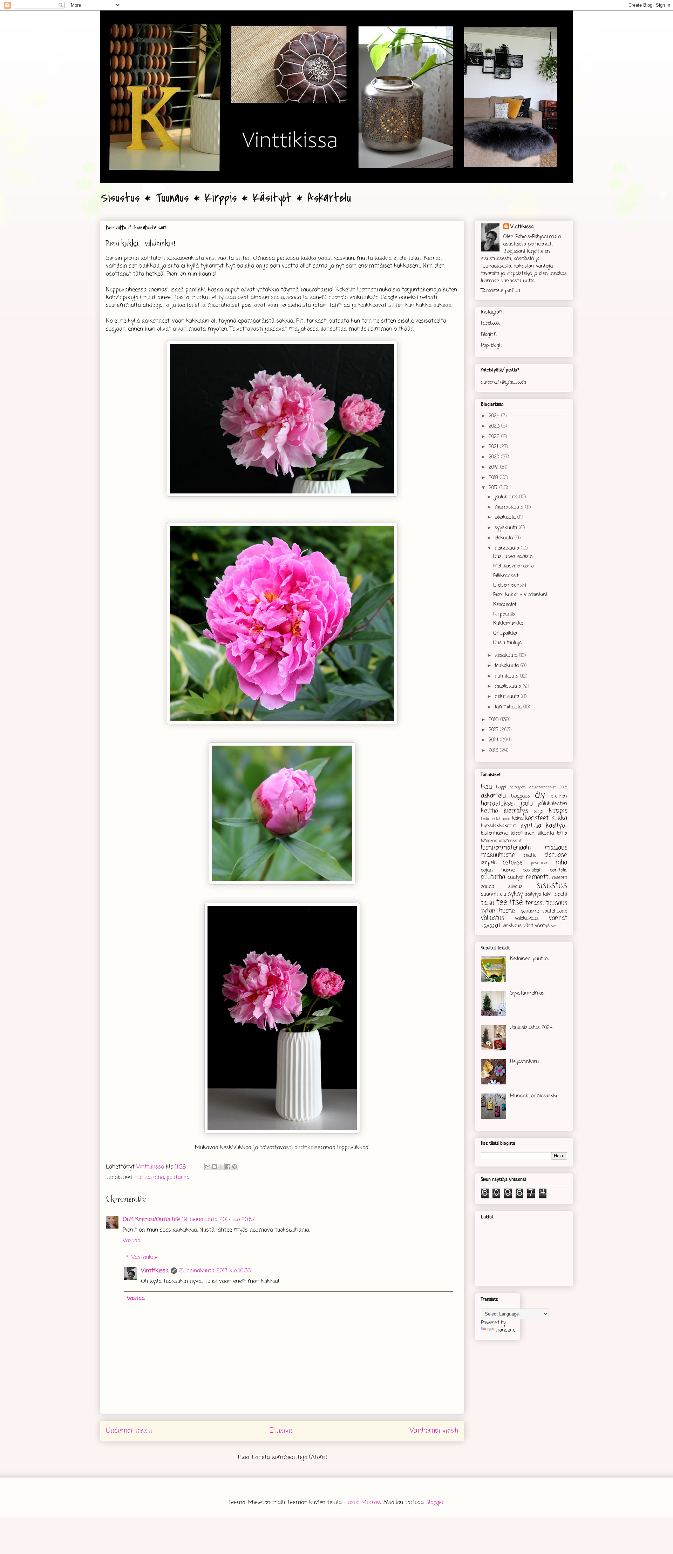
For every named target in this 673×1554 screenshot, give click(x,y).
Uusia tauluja (507, 643)
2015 (494, 730)
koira (517, 818)
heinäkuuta (508, 548)
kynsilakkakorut (498, 826)
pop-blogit (532, 870)
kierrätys (516, 811)
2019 (494, 467)
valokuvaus (527, 918)
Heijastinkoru (524, 1061)
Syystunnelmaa (527, 993)
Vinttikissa (155, 1271)
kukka (143, 1177)
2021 (494, 447)
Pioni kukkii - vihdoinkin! (520, 595)
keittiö (489, 811)
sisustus (551, 886)
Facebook (490, 323)
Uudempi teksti (129, 1431)
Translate (505, 1330)
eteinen (559, 796)
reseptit (559, 877)
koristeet (537, 818)
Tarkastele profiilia (500, 291)
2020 (495, 457)
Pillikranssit (505, 576)
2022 (495, 436)
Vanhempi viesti (434, 1431)
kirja (538, 811)
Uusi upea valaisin (513, 556)
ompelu (489, 863)
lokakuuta (506, 517)
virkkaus (512, 926)
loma (562, 833)
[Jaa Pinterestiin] (234, 1166)
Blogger (435, 1503)
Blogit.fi (489, 334)
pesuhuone (540, 863)
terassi (534, 903)
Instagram (492, 312)
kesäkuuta (507, 655)
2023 (495, 426)
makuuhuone (498, 855)
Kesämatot (504, 604)
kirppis (558, 811)
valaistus (492, 918)
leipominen (523, 833)
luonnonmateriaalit (506, 847)
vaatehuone (554, 911)
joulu (527, 803)
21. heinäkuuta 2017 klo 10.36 (215, 1271)
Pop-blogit (491, 345)
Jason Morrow (363, 1503)
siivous (515, 886)
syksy (515, 894)
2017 (494, 488)
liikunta (546, 833)
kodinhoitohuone (495, 819)
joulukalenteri (552, 804)
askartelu (493, 796)
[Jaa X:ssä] (221, 1166)
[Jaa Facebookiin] (227, 1166)
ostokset (514, 862)
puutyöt (515, 877)
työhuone (529, 911)
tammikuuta (509, 707)
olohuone (555, 855)
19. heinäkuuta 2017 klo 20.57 (218, 1220)
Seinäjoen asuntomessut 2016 (538, 787)
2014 (494, 740)
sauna (487, 886)
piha (158, 1177)
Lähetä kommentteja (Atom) (289, 1457)
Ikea (486, 786)
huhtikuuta (507, 676)
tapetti (560, 894)
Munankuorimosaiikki (533, 1096)
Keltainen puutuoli (530, 959)
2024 (495, 416)
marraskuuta (510, 507)
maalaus (556, 847)
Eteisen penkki (509, 585)
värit (528, 926)
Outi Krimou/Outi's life (151, 1220)
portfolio (558, 870)
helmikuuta (508, 696)
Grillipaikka (505, 633)
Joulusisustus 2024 (531, 1027)
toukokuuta (508, 666)
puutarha (178, 1177)
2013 (494, 750)
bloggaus (520, 796)
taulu (487, 903)
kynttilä (531, 825)
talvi (547, 894)
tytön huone (498, 911)
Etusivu (281, 1431)
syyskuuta (507, 528)
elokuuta (505, 538)
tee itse (509, 903)
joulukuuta (507, 497)
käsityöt (556, 825)
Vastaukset (145, 1257)
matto (530, 855)
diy (540, 795)
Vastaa (132, 1241)
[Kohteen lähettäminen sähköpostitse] (207, 1166)
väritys (542, 926)
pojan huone (498, 870)
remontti (538, 877)
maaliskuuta (509, 686)
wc (554, 926)
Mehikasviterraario (513, 566)
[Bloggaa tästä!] (214, 1166)
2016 (494, 720)
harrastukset (498, 803)
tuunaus (556, 903)
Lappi (501, 787)
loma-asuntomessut (501, 840)
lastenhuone (494, 833)
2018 (494, 478)
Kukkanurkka (508, 623)
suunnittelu (493, 894)
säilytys (533, 894)
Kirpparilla (504, 614)
